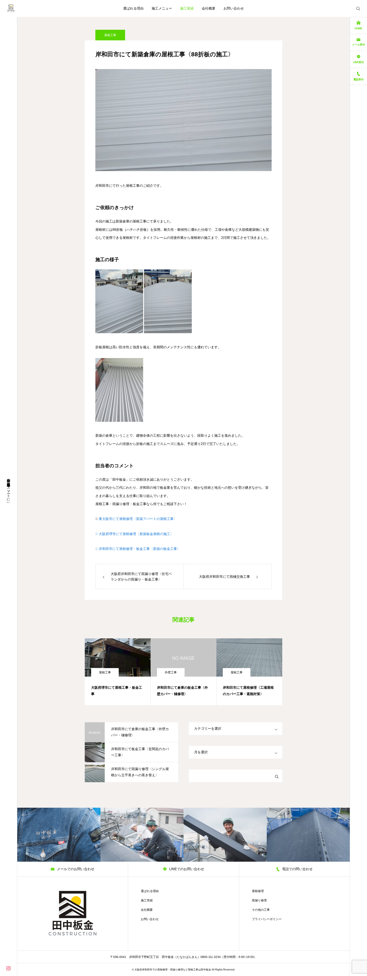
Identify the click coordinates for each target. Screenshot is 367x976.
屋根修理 (258, 891)
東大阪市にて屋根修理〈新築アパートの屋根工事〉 (138, 519)
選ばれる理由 (133, 8)
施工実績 (187, 8)
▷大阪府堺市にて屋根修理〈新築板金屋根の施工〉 (134, 534)
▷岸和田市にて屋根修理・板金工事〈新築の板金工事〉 (137, 549)
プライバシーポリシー (267, 919)
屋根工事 (110, 35)
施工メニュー (162, 8)
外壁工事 (171, 672)
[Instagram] (8, 968)
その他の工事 (261, 909)
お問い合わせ (233, 8)
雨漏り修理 (259, 900)
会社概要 (208, 8)
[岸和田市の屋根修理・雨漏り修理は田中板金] (11, 8)
